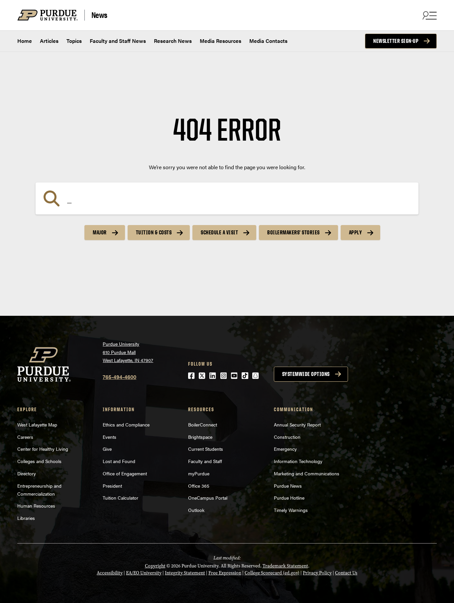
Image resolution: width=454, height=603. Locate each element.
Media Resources (220, 41)
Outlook (196, 510)
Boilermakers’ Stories (293, 232)
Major (100, 232)
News (99, 15)
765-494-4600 (119, 377)
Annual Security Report (297, 424)
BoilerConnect (202, 424)
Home (24, 41)
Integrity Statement (185, 573)
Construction (287, 436)
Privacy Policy (317, 573)
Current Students (205, 448)
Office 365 (198, 485)
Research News (173, 41)
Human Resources (36, 505)
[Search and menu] (429, 15)
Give (107, 448)
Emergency (285, 448)
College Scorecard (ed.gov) (272, 573)
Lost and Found (119, 461)
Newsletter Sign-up (395, 41)
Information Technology (298, 461)
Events (109, 436)
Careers (25, 436)
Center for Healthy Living (42, 448)
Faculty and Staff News (118, 41)
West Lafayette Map (37, 424)
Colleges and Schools (39, 461)
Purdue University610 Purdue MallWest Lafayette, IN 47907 (128, 351)
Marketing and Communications (306, 473)
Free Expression (224, 573)
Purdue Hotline (289, 497)
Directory (26, 473)
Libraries (26, 518)
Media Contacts (268, 41)
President (112, 485)
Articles (49, 41)
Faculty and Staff (205, 461)
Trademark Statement (285, 566)
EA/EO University (144, 573)
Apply (355, 232)
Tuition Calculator (120, 497)
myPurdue (198, 473)
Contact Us (346, 573)
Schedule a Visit (219, 232)
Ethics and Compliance (126, 424)
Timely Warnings (291, 510)
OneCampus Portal (207, 497)
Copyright (155, 566)
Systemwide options (306, 374)
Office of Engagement (125, 473)
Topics (74, 41)
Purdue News (288, 485)
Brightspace (200, 436)
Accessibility (110, 573)
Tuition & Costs (154, 232)
